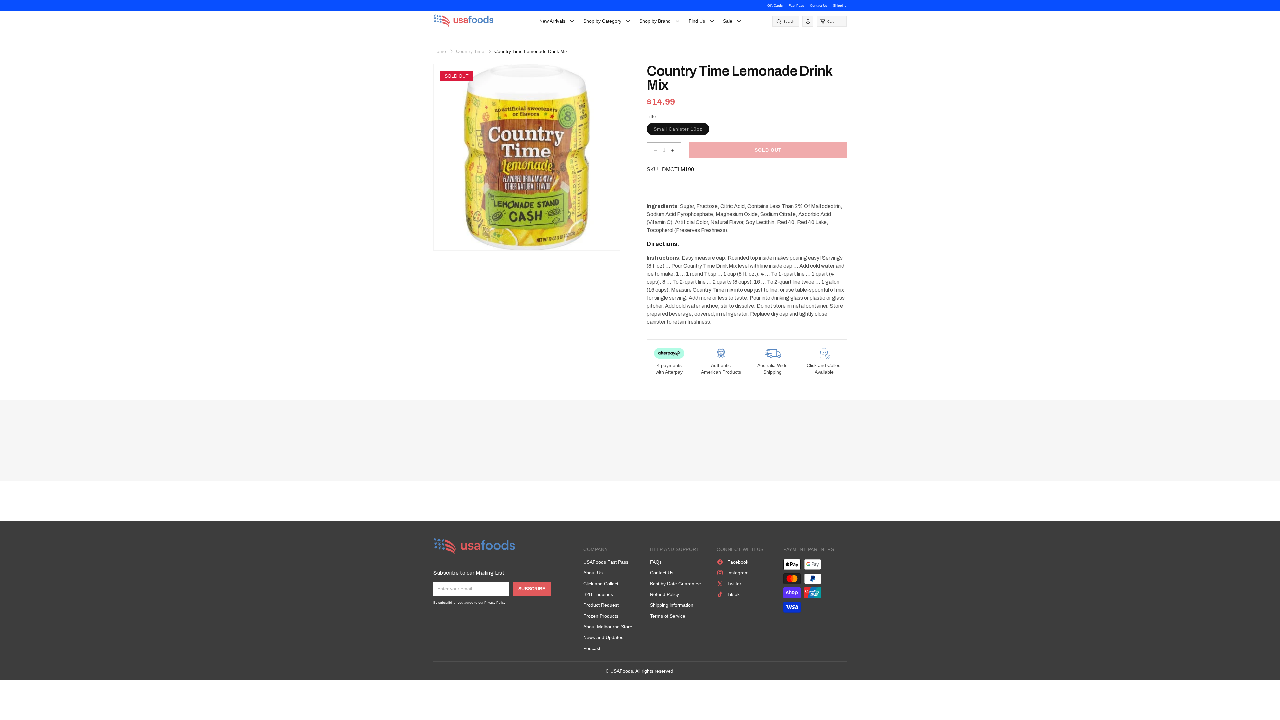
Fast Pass (796, 5)
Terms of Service (667, 616)
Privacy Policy (494, 602)
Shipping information (671, 605)
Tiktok (733, 594)
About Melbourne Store (607, 626)
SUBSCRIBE (531, 588)
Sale (727, 21)
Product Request (601, 605)
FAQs (656, 562)
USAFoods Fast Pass (605, 562)
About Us (593, 572)
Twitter (734, 583)
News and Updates (603, 637)
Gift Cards (775, 5)
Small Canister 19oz (681, 130)
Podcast (591, 648)
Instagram (738, 572)
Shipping (840, 5)
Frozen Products (600, 616)
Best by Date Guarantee (675, 583)
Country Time (470, 51)
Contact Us (818, 5)
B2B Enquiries (598, 594)
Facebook (737, 562)
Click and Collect (600, 583)
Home (439, 51)
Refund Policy (664, 594)
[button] (831, 21)
